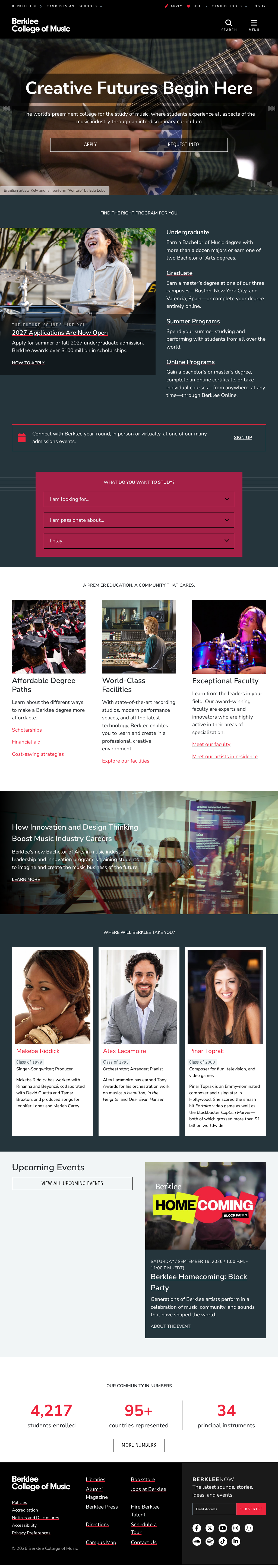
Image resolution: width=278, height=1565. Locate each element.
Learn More (26, 880)
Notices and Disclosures (35, 1518)
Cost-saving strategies (38, 754)
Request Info (183, 144)
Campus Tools (228, 6)
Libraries (95, 1479)
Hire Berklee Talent (145, 1510)
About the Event (171, 1326)
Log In (259, 6)
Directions (97, 1524)
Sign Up (243, 438)
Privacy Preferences (31, 1533)
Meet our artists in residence (225, 756)
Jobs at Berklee (148, 1489)
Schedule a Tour (144, 1528)
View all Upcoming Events (72, 1183)
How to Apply (28, 363)
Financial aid (26, 741)
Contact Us (144, 1542)
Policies (19, 1503)
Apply (176, 6)
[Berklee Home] (41, 1483)
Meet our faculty (211, 744)
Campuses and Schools (73, 6)
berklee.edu (25, 6)
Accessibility (24, 1525)
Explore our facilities (125, 760)
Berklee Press (102, 1506)
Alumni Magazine (97, 1493)
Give (196, 6)
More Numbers (139, 1445)
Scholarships (27, 730)
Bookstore (143, 1479)
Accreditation (25, 1510)
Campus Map (101, 1542)
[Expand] (227, 499)
